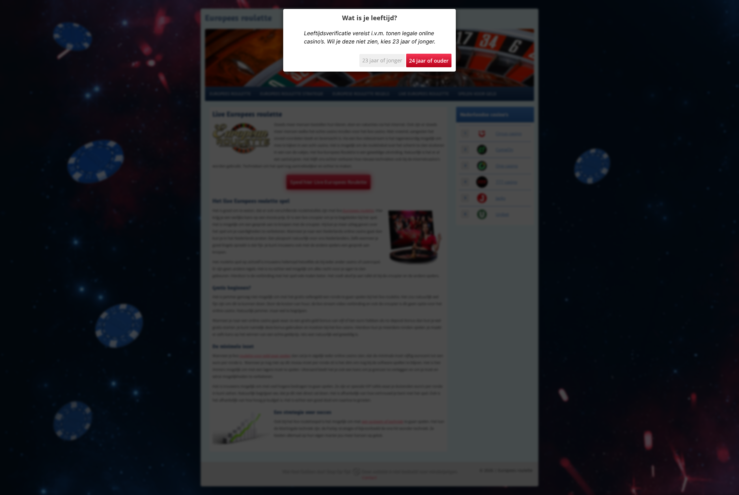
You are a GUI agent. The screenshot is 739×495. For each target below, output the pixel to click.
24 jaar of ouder (429, 60)
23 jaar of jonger (382, 60)
